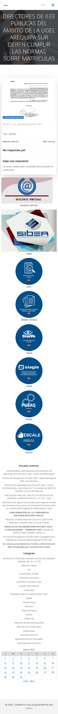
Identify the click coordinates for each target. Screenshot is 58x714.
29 (5, 677)
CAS (29, 569)
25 (29, 672)
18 (29, 667)
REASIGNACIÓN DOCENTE (29, 643)
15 (5, 667)
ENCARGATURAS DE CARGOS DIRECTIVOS (29, 594)
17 (21, 667)
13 (45, 663)
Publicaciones (29, 631)
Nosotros (29, 606)
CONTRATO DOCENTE (29, 578)
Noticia (29, 614)
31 (21, 677)
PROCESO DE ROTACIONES (29, 627)
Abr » (32, 681)
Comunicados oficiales (13, 117)
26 (37, 672)
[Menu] (53, 5)
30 (13, 677)
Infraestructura (29, 602)
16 (13, 667)
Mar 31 (9, 124)
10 (21, 663)
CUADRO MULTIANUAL (29, 586)
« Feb (25, 681)
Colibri (29, 708)
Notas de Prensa (29, 610)
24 (21, 672)
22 (5, 672)
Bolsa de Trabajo (29, 565)
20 (45, 667)
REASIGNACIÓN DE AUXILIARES (29, 639)
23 (13, 672)
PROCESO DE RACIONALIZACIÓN (29, 622)
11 (29, 663)
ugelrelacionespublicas (26, 124)
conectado (31, 166)
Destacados (29, 590)
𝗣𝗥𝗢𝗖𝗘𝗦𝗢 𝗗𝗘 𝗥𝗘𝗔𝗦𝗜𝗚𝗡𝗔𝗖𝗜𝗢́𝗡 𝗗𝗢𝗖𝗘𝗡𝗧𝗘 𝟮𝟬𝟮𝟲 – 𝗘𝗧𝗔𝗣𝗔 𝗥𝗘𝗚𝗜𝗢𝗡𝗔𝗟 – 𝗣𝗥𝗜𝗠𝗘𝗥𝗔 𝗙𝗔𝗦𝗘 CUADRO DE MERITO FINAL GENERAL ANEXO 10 (29, 529)
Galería (29, 598)
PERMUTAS (29, 618)
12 (37, 663)
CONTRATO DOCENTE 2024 (29, 582)
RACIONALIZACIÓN (29, 635)
